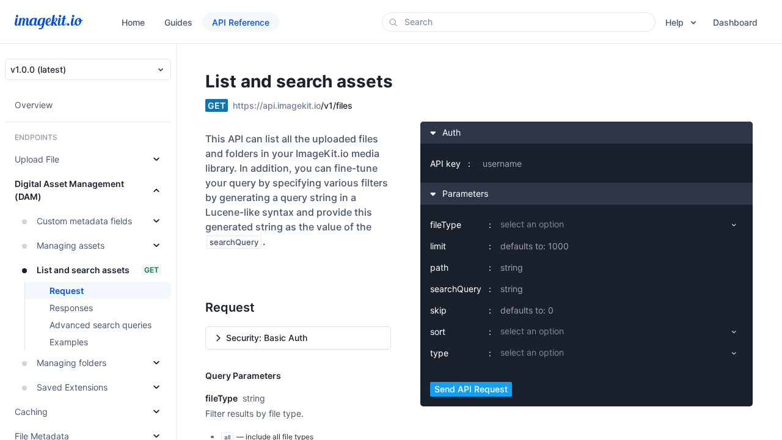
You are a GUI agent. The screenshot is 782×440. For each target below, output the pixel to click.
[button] (298, 338)
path (439, 267)
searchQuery (455, 289)
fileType (445, 224)
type (439, 353)
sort (437, 331)
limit (438, 246)
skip (438, 310)
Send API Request (471, 389)
